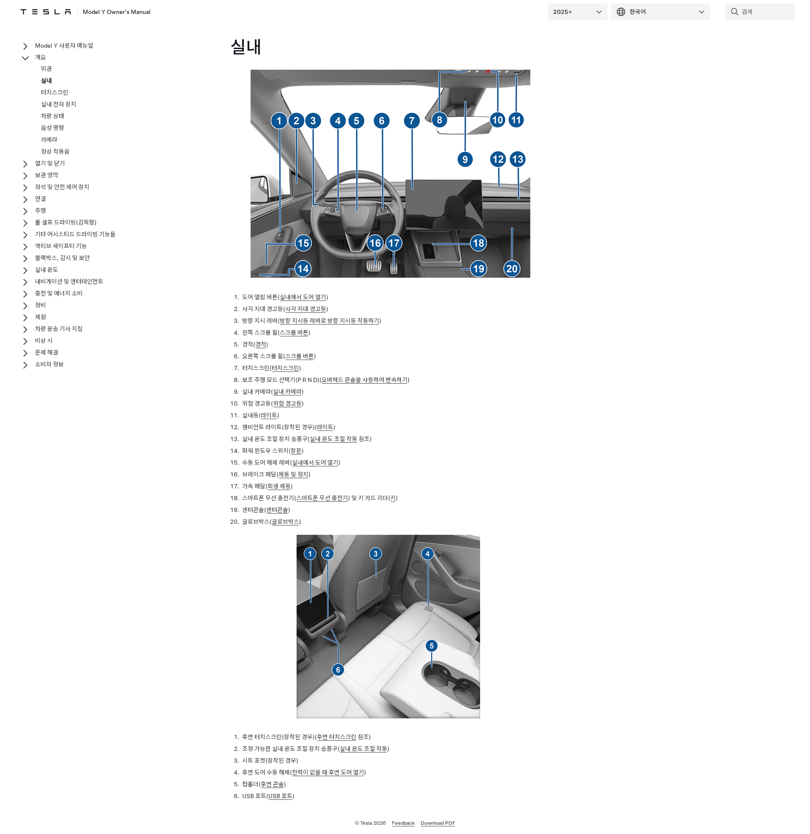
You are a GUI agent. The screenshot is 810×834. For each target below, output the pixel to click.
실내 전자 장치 (58, 104)
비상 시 (44, 340)
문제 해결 (46, 352)
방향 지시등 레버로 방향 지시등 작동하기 (329, 320)
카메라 (49, 139)
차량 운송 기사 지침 (59, 328)
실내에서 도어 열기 (303, 297)
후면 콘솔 (272, 784)
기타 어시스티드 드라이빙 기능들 (75, 234)
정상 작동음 (55, 151)
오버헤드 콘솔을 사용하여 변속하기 (364, 379)
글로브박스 (285, 521)
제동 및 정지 (293, 474)
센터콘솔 (277, 509)
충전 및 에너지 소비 (59, 293)
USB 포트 (280, 796)
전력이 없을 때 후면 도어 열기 (328, 772)
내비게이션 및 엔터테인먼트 (69, 281)
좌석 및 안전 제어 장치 (62, 187)
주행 (40, 210)
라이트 (269, 415)
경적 (260, 344)
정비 (40, 305)
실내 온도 (46, 269)
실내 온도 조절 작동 (333, 439)
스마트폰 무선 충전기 (322, 498)
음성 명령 (52, 128)
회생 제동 (279, 486)
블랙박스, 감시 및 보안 (62, 258)
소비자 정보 (49, 364)
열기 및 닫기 (50, 163)
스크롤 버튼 (294, 332)
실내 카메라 (287, 391)
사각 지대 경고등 (305, 309)
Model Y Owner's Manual (117, 11)
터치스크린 (285, 368)
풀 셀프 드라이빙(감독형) (66, 222)
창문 (296, 450)
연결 (40, 198)
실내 (46, 80)
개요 (40, 57)
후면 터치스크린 (336, 737)
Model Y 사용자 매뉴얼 (64, 45)
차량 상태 (52, 116)
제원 (40, 317)
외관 (46, 68)
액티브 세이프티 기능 (61, 246)
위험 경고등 (287, 403)
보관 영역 (46, 175)
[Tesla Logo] (45, 12)
